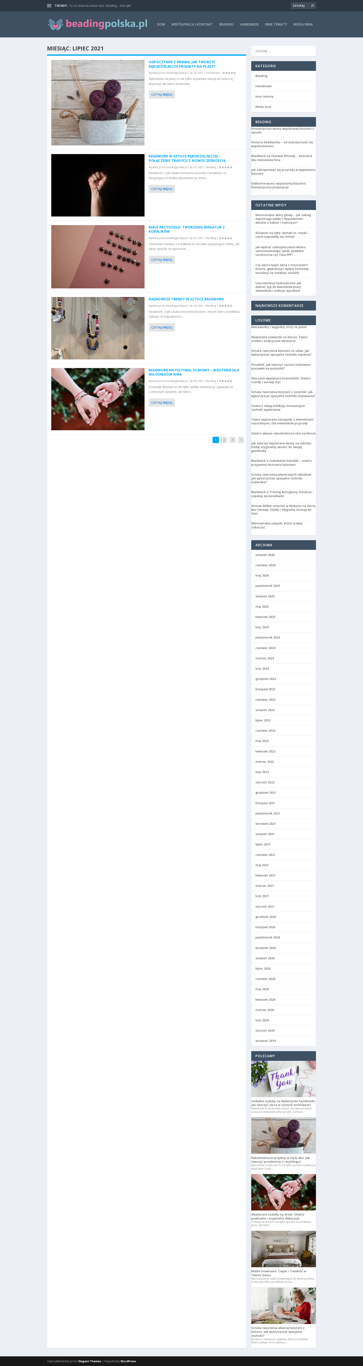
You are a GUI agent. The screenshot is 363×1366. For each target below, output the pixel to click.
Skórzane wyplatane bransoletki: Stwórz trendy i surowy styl (281, 380)
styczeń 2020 (264, 1030)
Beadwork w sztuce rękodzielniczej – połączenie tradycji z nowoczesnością (187, 158)
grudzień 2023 (265, 679)
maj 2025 (262, 606)
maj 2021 (262, 865)
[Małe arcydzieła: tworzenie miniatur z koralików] (98, 257)
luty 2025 (262, 627)
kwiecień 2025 (265, 617)
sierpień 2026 (265, 555)
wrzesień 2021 (265, 824)
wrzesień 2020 (265, 948)
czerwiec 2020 (265, 979)
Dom (161, 25)
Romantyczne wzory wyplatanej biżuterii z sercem (282, 130)
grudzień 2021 (265, 793)
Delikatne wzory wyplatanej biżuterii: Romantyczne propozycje (278, 185)
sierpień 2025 (265, 596)
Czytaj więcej (161, 94)
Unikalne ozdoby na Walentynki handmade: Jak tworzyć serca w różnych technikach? (283, 1103)
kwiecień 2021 (265, 875)
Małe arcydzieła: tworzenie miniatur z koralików (187, 229)
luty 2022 (262, 772)
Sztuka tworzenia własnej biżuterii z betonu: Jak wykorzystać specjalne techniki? (278, 1331)
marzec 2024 (264, 658)
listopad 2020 (265, 927)
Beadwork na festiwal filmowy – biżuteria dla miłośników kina (194, 372)
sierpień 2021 (265, 834)
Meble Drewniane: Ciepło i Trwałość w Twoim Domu (278, 1273)
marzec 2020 (264, 1010)
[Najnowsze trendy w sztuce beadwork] (98, 328)
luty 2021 (262, 896)
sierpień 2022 (265, 710)
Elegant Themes (89, 1361)
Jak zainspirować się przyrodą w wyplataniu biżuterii (283, 172)
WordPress (128, 1361)
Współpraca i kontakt (192, 25)
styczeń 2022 (264, 782)
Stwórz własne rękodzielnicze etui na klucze (283, 433)
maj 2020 (262, 989)
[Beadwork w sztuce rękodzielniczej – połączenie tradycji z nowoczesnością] (98, 185)
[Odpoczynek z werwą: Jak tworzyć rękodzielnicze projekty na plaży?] (98, 103)
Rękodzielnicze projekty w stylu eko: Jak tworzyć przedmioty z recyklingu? (280, 1160)
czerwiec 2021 (265, 855)
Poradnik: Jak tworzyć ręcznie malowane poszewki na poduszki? (281, 366)
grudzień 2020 (265, 917)
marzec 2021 (264, 886)
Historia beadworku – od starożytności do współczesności (282, 144)
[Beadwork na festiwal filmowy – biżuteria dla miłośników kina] (98, 399)
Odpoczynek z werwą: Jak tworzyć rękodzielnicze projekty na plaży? (182, 64)
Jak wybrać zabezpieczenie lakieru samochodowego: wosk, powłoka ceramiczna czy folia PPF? (280, 251)
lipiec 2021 (263, 844)
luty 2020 (262, 1020)
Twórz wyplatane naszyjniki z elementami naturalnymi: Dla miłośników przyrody (282, 421)
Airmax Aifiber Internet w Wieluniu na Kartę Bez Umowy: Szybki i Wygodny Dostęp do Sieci (283, 509)
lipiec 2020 (263, 968)
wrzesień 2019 (265, 1041)
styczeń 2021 (264, 906)
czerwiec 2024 (265, 648)
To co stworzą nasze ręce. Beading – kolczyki (100, 6)
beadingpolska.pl (176, 73)
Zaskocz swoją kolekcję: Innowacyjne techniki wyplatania (278, 408)
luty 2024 (262, 668)
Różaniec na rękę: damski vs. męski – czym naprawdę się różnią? (282, 235)
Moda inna (303, 25)
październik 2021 (267, 813)
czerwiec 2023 (265, 700)
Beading (226, 25)
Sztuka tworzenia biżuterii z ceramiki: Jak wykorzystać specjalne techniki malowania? (283, 394)
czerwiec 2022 (265, 730)
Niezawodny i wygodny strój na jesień (279, 327)
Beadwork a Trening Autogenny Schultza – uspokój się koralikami (282, 494)
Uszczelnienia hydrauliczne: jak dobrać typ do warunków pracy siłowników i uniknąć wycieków (278, 287)
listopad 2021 (265, 803)
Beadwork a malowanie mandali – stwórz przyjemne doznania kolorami (281, 462)
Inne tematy (276, 25)
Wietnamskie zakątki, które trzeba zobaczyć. (276, 525)
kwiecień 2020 (265, 1000)
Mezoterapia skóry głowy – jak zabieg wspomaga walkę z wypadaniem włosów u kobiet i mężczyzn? (283, 218)
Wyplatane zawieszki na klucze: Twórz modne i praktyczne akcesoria (279, 339)
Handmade (249, 25)
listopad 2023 (265, 689)
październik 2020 (267, 937)
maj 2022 (262, 741)
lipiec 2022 (263, 720)
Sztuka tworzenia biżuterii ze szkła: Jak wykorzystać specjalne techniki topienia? (281, 352)
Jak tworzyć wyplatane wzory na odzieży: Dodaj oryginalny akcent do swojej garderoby (281, 447)
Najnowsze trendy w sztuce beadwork (186, 299)
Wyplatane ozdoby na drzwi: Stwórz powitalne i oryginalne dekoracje (277, 1216)
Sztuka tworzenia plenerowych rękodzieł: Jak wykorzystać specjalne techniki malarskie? (281, 478)
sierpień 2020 (265, 958)
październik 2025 (267, 586)
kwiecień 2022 (265, 751)
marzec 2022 (264, 762)
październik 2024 (267, 637)
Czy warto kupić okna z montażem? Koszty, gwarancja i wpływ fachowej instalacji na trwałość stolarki (281, 269)
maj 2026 (262, 575)
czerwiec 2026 (265, 565)
